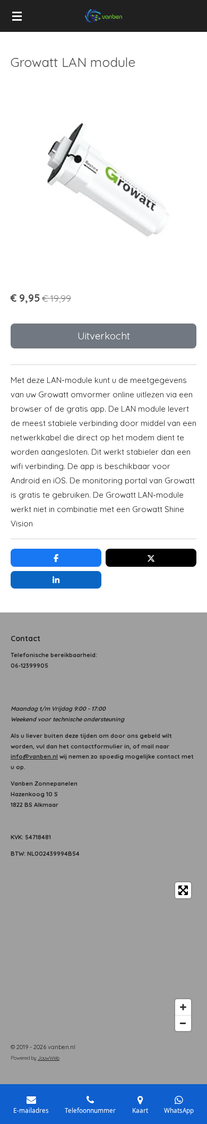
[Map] (103, 956)
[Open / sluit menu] (17, 16)
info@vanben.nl (34, 756)
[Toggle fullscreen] (183, 890)
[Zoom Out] (183, 1023)
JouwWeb (48, 1058)
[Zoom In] (183, 1007)
